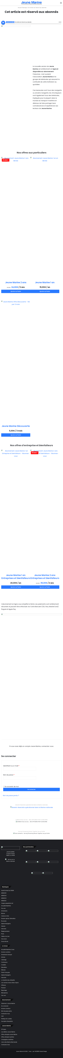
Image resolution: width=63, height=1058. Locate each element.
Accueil (20, 7)
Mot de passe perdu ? (11, 795)
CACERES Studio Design (41, 1051)
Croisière (3, 964)
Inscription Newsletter (7, 1021)
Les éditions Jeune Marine (8, 1032)
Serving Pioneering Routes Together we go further (31, 831)
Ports (2, 933)
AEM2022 (3, 900)
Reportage (4, 990)
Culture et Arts (5, 916)
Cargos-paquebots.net (7, 903)
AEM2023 (3, 898)
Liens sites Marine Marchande (9, 1042)
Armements (4, 911)
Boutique (24, 7)
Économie (3, 921)
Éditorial (3, 970)
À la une (3, 908)
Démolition (4, 967)
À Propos (3, 1029)
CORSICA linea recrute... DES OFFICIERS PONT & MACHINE (31, 819)
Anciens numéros (5, 952)
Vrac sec (3, 995)
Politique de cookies (6, 1018)
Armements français (6, 954)
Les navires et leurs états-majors (10, 982)
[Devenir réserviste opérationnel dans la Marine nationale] (31, 809)
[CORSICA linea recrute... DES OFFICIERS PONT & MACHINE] (31, 822)
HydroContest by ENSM (7, 890)
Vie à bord (4, 939)
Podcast (3, 987)
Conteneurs (4, 962)
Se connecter (31, 789)
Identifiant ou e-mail (11, 766)
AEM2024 (3, 895)
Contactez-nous (5, 1013)
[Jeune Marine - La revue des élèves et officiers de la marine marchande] (31, 2)
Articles (3, 957)
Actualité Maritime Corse (7, 949)
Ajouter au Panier (16, 291)
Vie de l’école (4, 941)
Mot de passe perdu (6, 1011)
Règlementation (5, 931)
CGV (2, 1016)
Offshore (3, 985)
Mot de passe (8, 775)
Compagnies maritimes (7, 1039)
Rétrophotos (4, 992)
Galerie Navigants (6, 923)
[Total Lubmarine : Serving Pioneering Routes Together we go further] (31, 834)
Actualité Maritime (6, 905)
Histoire (3, 926)
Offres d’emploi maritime (7, 1037)
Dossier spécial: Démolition (8, 918)
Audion (60, 24)
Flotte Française (5, 972)
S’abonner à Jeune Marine (8, 1003)
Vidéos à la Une (5, 936)
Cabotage (3, 959)
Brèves (3, 913)
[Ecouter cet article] (3, 23)
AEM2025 (3, 893)
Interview (3, 928)
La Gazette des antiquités (8, 980)
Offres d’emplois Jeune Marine (9, 1034)
